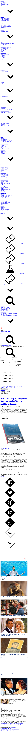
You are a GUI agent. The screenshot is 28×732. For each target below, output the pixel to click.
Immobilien (3, 188)
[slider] (2, 394)
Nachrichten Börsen (5, 724)
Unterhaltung (3, 211)
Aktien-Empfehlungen (13, 724)
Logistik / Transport (5, 196)
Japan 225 (3, 57)
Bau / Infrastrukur (4, 167)
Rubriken (2, 17)
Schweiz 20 (3, 55)
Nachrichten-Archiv (8, 726)
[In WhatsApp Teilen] (10, 527)
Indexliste (2, 138)
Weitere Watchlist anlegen (6, 307)
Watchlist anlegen (4, 314)
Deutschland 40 (4, 44)
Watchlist (22, 304)
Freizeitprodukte (4, 178)
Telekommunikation (5, 210)
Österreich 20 (3, 56)
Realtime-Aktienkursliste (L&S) (7, 109)
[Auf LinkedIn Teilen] (10, 517)
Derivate (22, 263)
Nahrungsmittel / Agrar (5, 202)
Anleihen (22, 253)
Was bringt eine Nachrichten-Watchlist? (9, 313)
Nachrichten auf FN (5, 4)
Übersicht (2, 124)
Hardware (3, 184)
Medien (2, 82)
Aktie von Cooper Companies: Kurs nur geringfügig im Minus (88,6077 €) (14, 401)
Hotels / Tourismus (4, 187)
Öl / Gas (2, 204)
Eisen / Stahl (3, 173)
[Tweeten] (10, 497)
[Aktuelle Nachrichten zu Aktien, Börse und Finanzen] (6, 333)
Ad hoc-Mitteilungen (5, 19)
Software (2, 208)
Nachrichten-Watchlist (5, 308)
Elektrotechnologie (4, 174)
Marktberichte (3, 24)
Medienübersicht (4, 83)
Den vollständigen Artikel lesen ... (7, 416)
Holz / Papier (3, 186)
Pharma (2, 206)
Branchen (2, 70)
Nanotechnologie (4, 201)
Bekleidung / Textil (4, 168)
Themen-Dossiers (4, 31)
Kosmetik (2, 194)
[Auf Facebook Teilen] (10, 486)
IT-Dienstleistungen (5, 191)
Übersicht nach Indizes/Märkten (7, 43)
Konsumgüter (3, 193)
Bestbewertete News (5, 20)
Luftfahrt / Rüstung (4, 197)
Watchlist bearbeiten (5, 310)
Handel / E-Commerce (5, 183)
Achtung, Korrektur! (5, 448)
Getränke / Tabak (4, 181)
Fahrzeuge (3, 176)
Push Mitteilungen (4, 388)
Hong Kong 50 (4, 58)
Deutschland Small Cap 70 (6, 46)
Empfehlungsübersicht (5, 25)
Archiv (2, 85)
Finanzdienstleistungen (5, 177)
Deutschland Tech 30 (5, 48)
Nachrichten (3, 2)
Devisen (21, 283)
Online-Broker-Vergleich (6, 112)
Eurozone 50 (3, 53)
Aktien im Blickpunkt (5, 18)
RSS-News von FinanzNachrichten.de (8, 730)
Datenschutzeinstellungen (6, 727)
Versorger (2, 213)
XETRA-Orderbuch (5, 123)
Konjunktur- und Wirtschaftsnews (7, 22)
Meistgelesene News (5, 21)
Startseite (2, 1)
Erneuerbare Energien (5, 175)
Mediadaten (13, 727)
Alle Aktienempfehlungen (6, 26)
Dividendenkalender (5, 111)
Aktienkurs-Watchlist (5, 309)
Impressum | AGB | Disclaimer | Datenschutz (10, 729)
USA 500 (2, 50)
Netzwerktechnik (4, 203)
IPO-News (3, 28)
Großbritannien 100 (5, 54)
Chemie (2, 170)
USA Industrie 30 (4, 49)
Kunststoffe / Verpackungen (6, 195)
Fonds (21, 243)
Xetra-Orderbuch (10, 723)
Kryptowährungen (4, 284)
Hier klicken (3, 476)
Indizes (2, 42)
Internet (2, 190)
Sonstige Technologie (5, 209)
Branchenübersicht (4, 71)
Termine (2, 30)
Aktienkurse (3, 107)
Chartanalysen (3, 27)
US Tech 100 (3, 51)
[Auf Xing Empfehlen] (10, 507)
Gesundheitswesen (4, 180)
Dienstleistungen (4, 171)
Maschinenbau (4, 198)
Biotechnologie (4, 169)
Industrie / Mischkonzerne (6, 189)
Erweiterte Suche (4, 96)
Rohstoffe (3, 207)
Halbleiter (3, 182)
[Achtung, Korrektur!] (13, 447)
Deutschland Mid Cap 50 (6, 47)
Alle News (3, 5)
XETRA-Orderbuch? (5, 125)
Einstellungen (3, 312)
